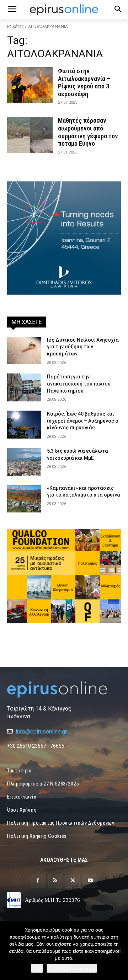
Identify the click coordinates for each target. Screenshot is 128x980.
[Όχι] (119, 950)
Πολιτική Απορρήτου (71, 968)
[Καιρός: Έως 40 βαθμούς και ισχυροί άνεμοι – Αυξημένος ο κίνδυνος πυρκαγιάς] (24, 425)
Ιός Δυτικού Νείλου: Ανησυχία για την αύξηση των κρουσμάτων (83, 346)
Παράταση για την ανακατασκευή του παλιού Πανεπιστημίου (79, 383)
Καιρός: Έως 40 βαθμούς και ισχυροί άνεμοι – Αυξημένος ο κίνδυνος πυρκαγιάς (82, 420)
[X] (73, 881)
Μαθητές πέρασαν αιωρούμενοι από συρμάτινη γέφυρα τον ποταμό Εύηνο (88, 132)
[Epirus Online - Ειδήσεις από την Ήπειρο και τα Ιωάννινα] (64, 689)
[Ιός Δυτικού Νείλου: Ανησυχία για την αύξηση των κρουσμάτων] (24, 351)
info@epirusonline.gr (41, 731)
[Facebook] (38, 881)
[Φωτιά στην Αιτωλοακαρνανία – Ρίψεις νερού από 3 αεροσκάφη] (30, 85)
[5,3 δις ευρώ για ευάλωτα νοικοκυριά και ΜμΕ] (24, 462)
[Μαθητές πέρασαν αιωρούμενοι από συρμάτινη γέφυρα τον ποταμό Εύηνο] (30, 135)
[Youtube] (90, 881)
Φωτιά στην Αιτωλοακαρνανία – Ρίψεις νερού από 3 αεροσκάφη (84, 82)
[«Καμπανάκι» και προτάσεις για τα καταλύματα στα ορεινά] (24, 499)
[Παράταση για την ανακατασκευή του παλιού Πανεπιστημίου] (24, 387)
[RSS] (55, 881)
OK (37, 968)
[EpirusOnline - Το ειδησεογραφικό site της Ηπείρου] (64, 9)
